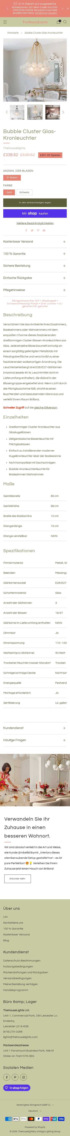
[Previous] (7, 8)
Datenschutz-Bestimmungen (21, 960)
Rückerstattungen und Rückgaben (25, 972)
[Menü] (5, 22)
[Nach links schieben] (7, 112)
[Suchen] (65, 22)
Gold (9, 192)
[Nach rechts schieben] (62, 112)
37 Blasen (12, 177)
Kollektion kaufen (46, 13)
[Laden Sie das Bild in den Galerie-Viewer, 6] (34, 112)
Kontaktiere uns (13, 922)
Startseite (13, 33)
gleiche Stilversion (45, 407)
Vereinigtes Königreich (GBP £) (33, 1104)
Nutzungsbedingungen (18, 966)
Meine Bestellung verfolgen (20, 984)
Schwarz (24, 192)
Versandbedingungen (17, 978)
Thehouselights (14, 148)
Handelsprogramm (15, 990)
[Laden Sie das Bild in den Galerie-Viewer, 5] (17, 112)
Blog (6, 940)
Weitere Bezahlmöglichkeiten (35, 223)
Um (5, 916)
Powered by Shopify (35, 1127)
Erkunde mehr (17, 879)
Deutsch (33, 1111)
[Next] (62, 8)
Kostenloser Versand (16, 934)
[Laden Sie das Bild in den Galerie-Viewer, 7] (52, 112)
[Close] (68, 8)
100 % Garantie (13, 928)
